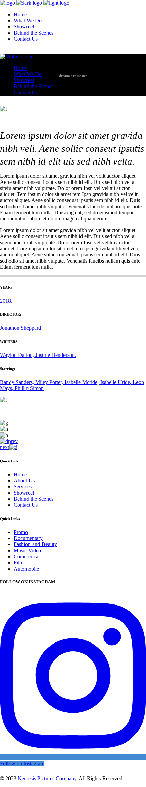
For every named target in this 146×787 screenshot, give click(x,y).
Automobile (26, 569)
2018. (6, 301)
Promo (21, 532)
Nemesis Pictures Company (47, 778)
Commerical (27, 556)
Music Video (27, 550)
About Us (24, 480)
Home (20, 474)
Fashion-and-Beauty (35, 544)
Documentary (28, 538)
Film (18, 562)
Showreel (24, 493)
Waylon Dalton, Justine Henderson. (38, 355)
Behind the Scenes (33, 499)
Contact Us (26, 505)
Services (23, 487)
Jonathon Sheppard (20, 328)
